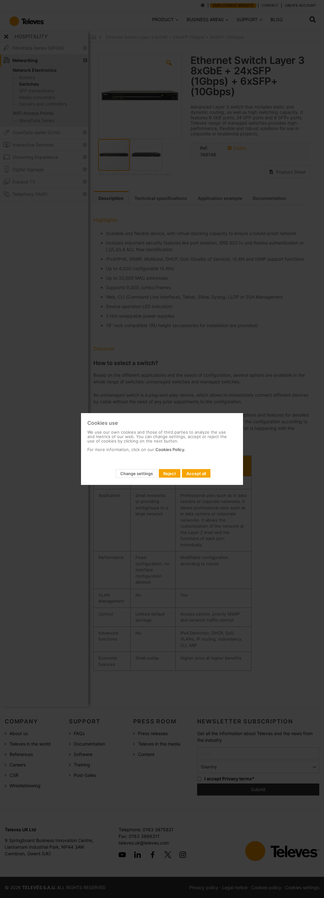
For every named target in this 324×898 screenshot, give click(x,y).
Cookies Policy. (170, 449)
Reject (169, 473)
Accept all (196, 473)
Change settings (136, 473)
